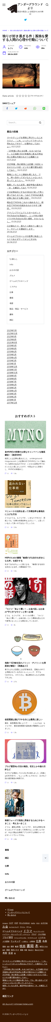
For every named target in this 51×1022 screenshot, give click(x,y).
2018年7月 (11, 382)
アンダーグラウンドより (30, 6)
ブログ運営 (7, 937)
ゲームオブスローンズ (19, 281)
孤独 (4, 946)
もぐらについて (14, 927)
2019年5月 (11, 354)
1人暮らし (14, 259)
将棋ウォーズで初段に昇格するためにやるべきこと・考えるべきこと (24, 822)
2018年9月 (12, 376)
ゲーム (28, 927)
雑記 (11, 320)
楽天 (3, 950)
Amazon (5, 923)
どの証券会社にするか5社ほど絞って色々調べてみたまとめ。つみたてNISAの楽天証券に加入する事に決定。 (25, 195)
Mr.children (24, 923)
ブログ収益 (42, 934)
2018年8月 (12, 379)
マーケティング (32, 938)
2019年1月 (11, 363)
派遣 (8, 950)
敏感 (16, 946)
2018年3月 (11, 394)
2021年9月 (11, 336)
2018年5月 (11, 388)
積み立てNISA (39, 950)
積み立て (31, 950)
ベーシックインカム (20, 938)
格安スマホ (44, 946)
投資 (8, 946)
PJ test (10, 910)
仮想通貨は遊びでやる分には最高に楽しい (23, 719)
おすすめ (44, 923)
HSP (16, 923)
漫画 (21, 950)
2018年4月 (12, 391)
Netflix (33, 923)
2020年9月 (12, 342)
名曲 (44, 941)
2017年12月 (12, 403)
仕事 (11, 292)
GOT (11, 923)
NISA (38, 923)
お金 (5, 926)
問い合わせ (10, 898)
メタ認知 (5, 941)
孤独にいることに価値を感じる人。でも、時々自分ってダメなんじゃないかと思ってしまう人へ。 (25, 177)
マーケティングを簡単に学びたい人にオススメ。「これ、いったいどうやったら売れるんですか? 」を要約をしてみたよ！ (25, 964)
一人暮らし (25, 941)
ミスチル (13, 286)
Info (11, 264)
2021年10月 (12, 333)
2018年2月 (11, 397)
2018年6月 (12, 385)
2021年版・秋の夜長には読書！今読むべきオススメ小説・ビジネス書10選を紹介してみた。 (25, 167)
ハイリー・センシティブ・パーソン (16, 934)
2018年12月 (12, 366)
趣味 (11, 314)
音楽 (10, 952)
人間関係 (32, 941)
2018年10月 (12, 372)
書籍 (11, 298)
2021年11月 (12, 330)
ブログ (34, 934)
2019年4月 (12, 357)
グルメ (12, 275)
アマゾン (22, 927)
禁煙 (25, 950)
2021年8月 (11, 339)
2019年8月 (12, 348)
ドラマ (27, 931)
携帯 (12, 946)
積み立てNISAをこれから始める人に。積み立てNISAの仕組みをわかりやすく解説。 (25, 205)
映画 (23, 946)
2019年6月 (12, 351)
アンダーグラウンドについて (18, 912)
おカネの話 (14, 270)
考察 (11, 303)
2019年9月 (12, 345)
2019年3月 (11, 360)
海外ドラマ (15, 950)
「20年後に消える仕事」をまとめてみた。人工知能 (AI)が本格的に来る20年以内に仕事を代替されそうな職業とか (25, 154)
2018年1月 (11, 400)
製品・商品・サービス (19, 309)
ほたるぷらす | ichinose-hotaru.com (17, 1004)
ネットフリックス (38, 931)
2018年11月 (12, 369)
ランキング (15, 941)
